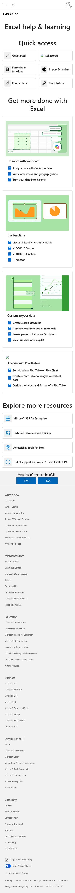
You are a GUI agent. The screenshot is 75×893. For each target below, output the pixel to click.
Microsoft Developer (14, 750)
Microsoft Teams (12, 714)
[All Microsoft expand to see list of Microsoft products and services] (4, 5)
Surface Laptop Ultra (14, 512)
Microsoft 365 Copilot (15, 720)
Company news (12, 817)
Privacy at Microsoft (14, 823)
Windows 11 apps (13, 543)
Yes (26, 481)
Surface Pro (10, 500)
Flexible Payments (13, 604)
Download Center (13, 567)
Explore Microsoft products (17, 537)
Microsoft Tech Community (17, 769)
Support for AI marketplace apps (20, 762)
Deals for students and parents (19, 659)
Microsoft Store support (16, 573)
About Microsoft (12, 811)
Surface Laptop (11, 506)
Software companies (14, 781)
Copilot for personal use (16, 531)
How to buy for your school (17, 647)
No (48, 481)
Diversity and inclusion (15, 836)
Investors (9, 830)
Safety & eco (11, 886)
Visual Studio (11, 787)
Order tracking (11, 586)
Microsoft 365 (11, 701)
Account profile (12, 561)
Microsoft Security (13, 689)
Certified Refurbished (14, 592)
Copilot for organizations (16, 525)
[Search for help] (13, 5)
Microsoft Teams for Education (19, 634)
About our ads (36, 886)
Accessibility (10, 842)
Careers (8, 805)
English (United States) (21, 859)
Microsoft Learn (12, 756)
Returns (8, 580)
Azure (7, 744)
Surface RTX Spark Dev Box (17, 519)
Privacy (37, 880)
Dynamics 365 (11, 695)
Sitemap (8, 880)
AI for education (12, 665)
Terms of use (49, 880)
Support (8, 13)
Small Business (11, 726)
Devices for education (15, 628)
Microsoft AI (10, 683)
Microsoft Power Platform (16, 708)
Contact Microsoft (23, 880)
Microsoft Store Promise (16, 598)
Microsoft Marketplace (15, 775)
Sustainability (11, 848)
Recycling (23, 886)
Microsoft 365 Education (16, 641)
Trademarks (63, 880)
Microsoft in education (15, 622)
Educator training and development (21, 653)
